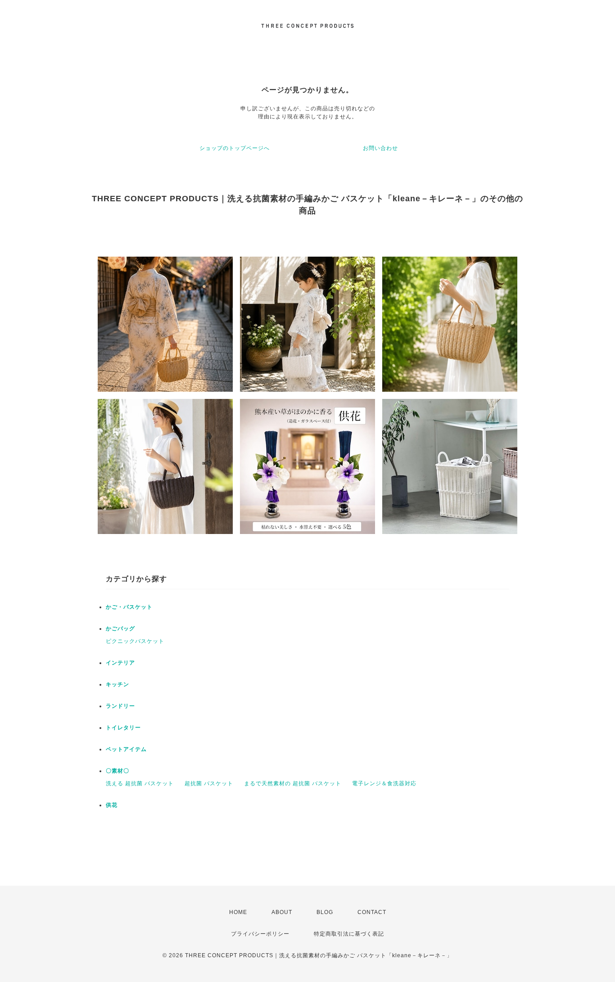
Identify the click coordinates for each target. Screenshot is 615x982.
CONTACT (371, 912)
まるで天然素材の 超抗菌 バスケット (292, 783)
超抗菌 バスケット (209, 783)
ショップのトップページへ (234, 148)
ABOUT (281, 912)
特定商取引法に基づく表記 (349, 934)
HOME (238, 912)
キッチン (117, 684)
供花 (112, 805)
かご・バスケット (129, 607)
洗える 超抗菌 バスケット (140, 783)
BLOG (325, 912)
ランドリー (120, 706)
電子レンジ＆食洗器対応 (384, 783)
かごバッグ (120, 628)
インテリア (120, 663)
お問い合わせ (380, 148)
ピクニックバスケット (135, 641)
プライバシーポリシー (260, 934)
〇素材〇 (117, 771)
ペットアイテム (126, 749)
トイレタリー (123, 727)
